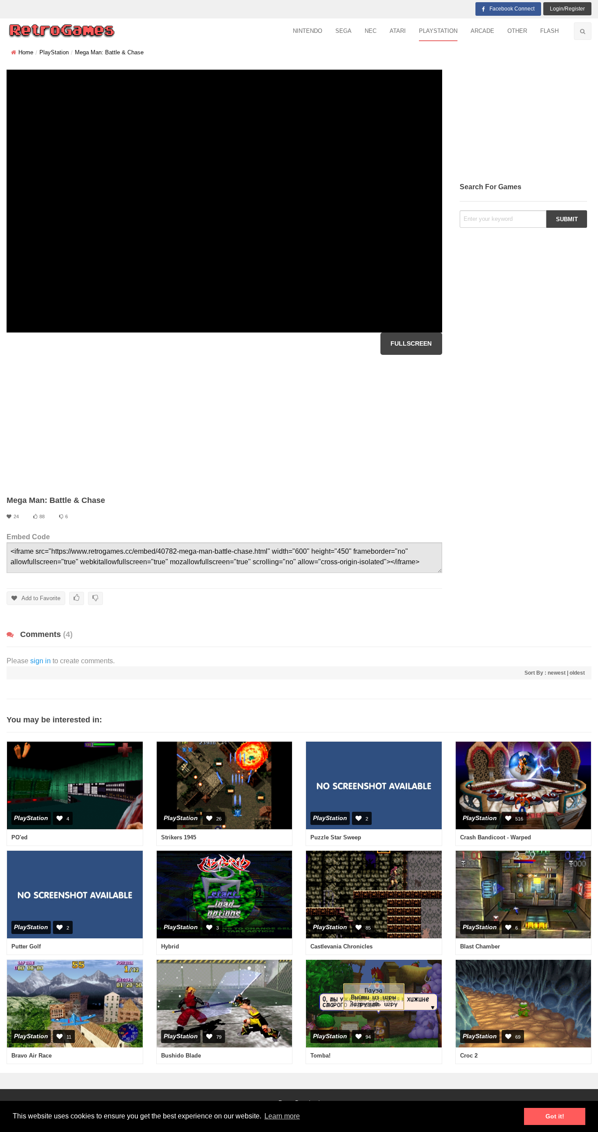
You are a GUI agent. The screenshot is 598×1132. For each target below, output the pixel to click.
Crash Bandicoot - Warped (495, 837)
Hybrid (170, 946)
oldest (577, 673)
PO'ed (19, 837)
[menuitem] (307, 31)
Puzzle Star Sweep (335, 837)
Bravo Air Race (31, 1055)
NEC (370, 31)
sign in (40, 661)
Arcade (482, 31)
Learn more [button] (282, 1116)
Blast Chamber (480, 946)
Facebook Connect (512, 9)
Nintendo (307, 31)
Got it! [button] (554, 1116)
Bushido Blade (181, 1055)
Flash (549, 31)
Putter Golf (26, 946)
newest (557, 673)
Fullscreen (411, 343)
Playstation (438, 31)
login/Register (567, 9)
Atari (398, 31)
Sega (343, 31)
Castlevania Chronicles (341, 946)
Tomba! (320, 1055)
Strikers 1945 (178, 837)
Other (517, 31)
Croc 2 (469, 1055)
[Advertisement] (224, 425)
